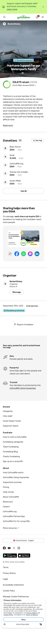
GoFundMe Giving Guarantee (23, 388)
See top (38, 140)
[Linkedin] (37, 253)
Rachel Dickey (16, 281)
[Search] (4, 17)
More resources (10, 528)
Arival (12, 155)
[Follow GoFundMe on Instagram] (18, 548)
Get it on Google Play (10, 555)
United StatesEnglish (25, 540)
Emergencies (32, 306)
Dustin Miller (15, 181)
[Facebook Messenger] (30, 253)
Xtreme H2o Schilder (19, 172)
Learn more (12, 9)
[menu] (42, 17)
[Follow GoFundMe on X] (14, 548)
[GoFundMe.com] (23, 17)
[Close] (43, 7)
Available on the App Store (24, 555)
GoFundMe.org (16, 163)
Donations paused (25, 60)
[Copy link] (10, 253)
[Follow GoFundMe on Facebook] (4, 548)
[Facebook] (16, 253)
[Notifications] (36, 17)
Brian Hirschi (15, 147)
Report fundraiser (25, 324)
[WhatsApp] (23, 253)
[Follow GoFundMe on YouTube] (9, 548)
